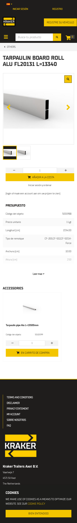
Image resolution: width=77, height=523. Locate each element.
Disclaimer (13, 403)
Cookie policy (36, 503)
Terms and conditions (20, 397)
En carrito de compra (35, 352)
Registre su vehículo (60, 22)
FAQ (9, 425)
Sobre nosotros (16, 420)
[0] (69, 38)
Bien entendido (38, 513)
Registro (57, 9)
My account (13, 414)
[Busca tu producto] (57, 37)
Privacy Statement (18, 408)
